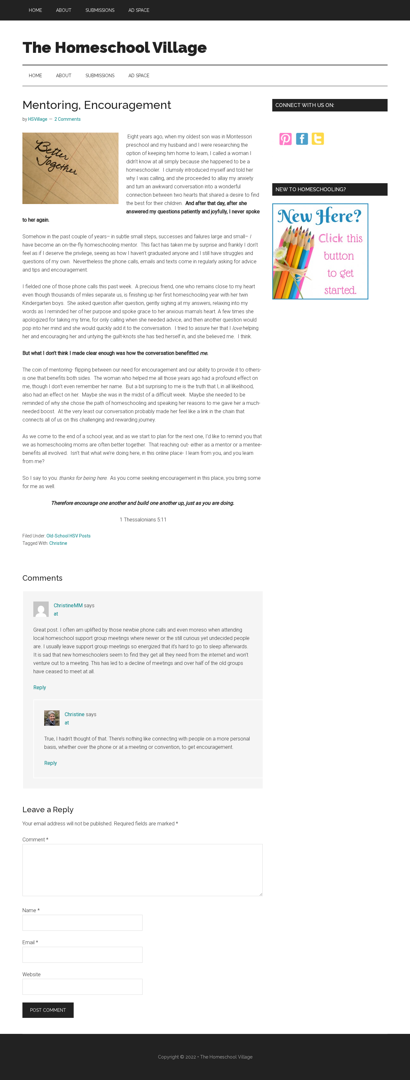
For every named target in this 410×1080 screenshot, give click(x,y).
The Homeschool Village (114, 47)
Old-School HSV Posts (68, 535)
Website (31, 974)
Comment (35, 840)
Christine (58, 543)
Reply (39, 687)
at (56, 614)
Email (30, 942)
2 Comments (67, 119)
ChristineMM (68, 605)
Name (31, 910)
